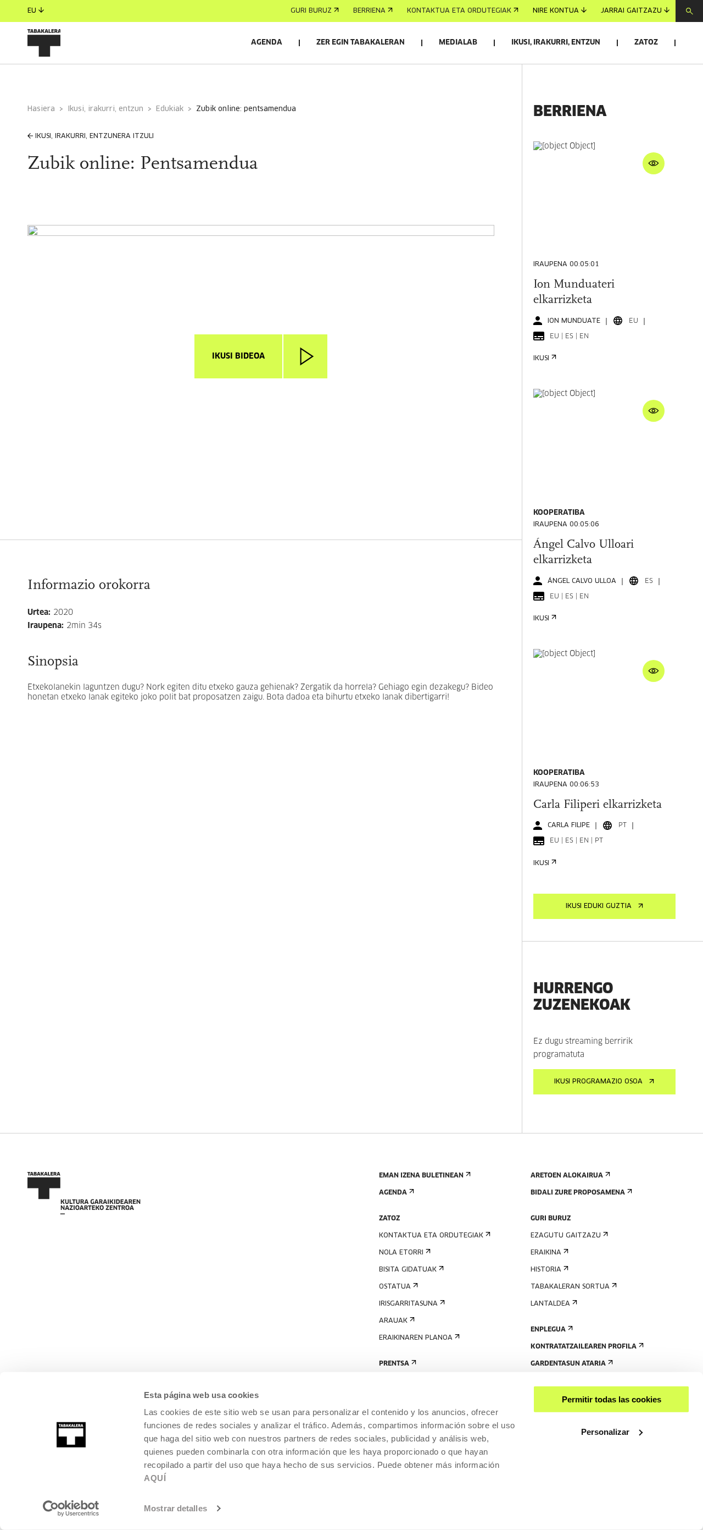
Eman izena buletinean (421, 1176)
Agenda (266, 42)
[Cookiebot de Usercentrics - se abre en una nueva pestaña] (71, 1508)
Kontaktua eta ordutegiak (459, 11)
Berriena (369, 11)
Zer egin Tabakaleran (360, 42)
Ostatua (395, 1287)
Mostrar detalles (175, 1508)
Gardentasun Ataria (568, 1364)
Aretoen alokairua (567, 1176)
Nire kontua (556, 11)
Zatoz (646, 42)
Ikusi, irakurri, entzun (555, 42)
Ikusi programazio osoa (598, 1081)
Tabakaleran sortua (570, 1287)
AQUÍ (155, 1478)
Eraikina (546, 1253)
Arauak (393, 1321)
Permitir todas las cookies (611, 1399)
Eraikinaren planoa (416, 1338)
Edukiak (169, 109)
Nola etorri (401, 1253)
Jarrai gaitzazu (631, 11)
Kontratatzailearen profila (584, 1347)
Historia (546, 1270)
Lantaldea (550, 1304)
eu (31, 11)
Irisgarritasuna (408, 1304)
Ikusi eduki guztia (599, 906)
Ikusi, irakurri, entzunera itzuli (94, 136)
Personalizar (605, 1431)
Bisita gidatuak (408, 1270)
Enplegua (548, 1330)
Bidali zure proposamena (578, 1193)
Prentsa (394, 1364)
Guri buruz (311, 11)
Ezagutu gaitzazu (566, 1235)
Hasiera (41, 109)
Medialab (458, 42)
